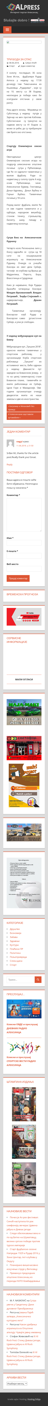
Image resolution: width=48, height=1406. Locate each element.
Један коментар (28, 66)
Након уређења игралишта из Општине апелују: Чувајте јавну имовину (24, 1328)
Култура (14, 944)
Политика (15, 952)
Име (10, 538)
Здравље (15, 941)
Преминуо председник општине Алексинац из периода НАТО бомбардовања (23, 1277)
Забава (13, 937)
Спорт (12, 66)
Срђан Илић (31, 62)
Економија (15, 933)
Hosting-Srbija (33, 1399)
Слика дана (16, 960)
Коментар (13, 495)
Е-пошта (12, 551)
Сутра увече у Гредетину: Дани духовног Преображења (21, 1304)
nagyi (19, 441)
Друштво (15, 929)
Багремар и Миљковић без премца (21, 408)
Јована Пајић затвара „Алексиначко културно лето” (20, 1316)
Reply (10, 464)
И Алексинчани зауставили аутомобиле (20, 416)
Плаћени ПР (16, 948)
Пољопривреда (18, 956)
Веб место (13, 564)
